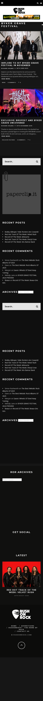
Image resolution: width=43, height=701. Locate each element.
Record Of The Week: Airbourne (17, 237)
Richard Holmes (7, 68)
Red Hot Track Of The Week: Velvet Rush (20, 234)
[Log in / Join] (41, 3)
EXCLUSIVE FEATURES (8, 140)
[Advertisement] (21, 330)
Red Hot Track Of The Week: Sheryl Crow (21, 239)
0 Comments (12, 82)
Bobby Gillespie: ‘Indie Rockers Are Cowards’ (22, 232)
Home (14, 626)
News (3, 82)
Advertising (27, 626)
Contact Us (23, 631)
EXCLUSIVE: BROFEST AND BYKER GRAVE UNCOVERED (21, 121)
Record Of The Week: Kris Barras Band (20, 242)
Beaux (7, 280)
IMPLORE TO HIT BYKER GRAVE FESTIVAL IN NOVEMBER (20, 64)
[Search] (38, 3)
